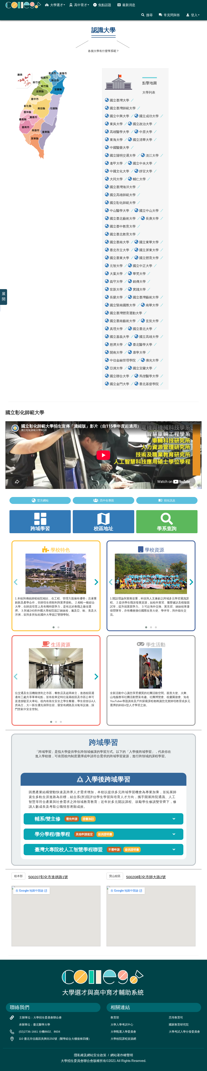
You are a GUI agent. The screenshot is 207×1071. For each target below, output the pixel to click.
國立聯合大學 (119, 376)
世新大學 (116, 289)
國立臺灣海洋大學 (123, 187)
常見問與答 (172, 15)
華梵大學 (139, 273)
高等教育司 (176, 1017)
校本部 (18, 876)
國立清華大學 (142, 139)
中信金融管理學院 (123, 360)
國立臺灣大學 (119, 100)
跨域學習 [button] (40, 528)
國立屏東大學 (149, 250)
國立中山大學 (149, 210)
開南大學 (116, 352)
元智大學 (116, 265)
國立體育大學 (149, 258)
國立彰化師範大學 (123, 202)
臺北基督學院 (149, 384)
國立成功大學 (149, 116)
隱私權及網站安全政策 (90, 1055)
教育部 (115, 1017)
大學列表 (148, 92)
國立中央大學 (142, 163)
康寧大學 (139, 352)
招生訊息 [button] (169, 500)
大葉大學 (116, 273)
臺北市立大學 (119, 250)
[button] (53, 627)
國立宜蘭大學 (142, 368)
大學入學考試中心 (122, 1024)
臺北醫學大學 (142, 344)
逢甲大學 (116, 163)
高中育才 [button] (80, 5)
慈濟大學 (116, 344)
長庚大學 (152, 218)
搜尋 (149, 15)
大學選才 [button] (56, 5)
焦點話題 (104, 5)
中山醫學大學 (119, 210)
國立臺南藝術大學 (123, 321)
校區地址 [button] (103, 528)
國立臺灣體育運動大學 (126, 313)
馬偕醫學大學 (149, 376)
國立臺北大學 (142, 329)
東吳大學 (116, 124)
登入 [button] (194, 15)
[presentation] (15, 582)
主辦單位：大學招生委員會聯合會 (40, 1017)
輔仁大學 (139, 179)
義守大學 (116, 281)
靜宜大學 (145, 171)
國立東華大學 (149, 242)
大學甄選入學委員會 (123, 1031)
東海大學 (116, 139)
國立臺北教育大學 (123, 234)
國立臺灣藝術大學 (146, 297)
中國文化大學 (119, 171)
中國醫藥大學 (119, 147)
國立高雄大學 (149, 336)
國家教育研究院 (179, 1024)
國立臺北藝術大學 (123, 218)
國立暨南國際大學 (123, 305)
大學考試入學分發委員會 (184, 1031)
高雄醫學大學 (119, 132)
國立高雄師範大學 (123, 195)
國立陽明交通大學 (123, 155)
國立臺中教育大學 (123, 226)
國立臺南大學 (119, 242)
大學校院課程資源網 (123, 1038)
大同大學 (116, 179)
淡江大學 (152, 155)
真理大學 (116, 329)
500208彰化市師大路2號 (146, 877)
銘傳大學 (139, 281)
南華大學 (152, 305)
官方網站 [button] (43, 500)
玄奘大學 (152, 321)
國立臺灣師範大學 (123, 108)
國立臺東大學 (119, 258)
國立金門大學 (119, 384)
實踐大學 (139, 289)
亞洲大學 (116, 368)
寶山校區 (114, 876)
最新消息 (128, 5)
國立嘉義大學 (119, 336)
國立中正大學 (142, 265)
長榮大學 (116, 297)
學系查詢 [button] (166, 528)
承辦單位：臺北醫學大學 (34, 1024)
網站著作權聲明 (121, 1055)
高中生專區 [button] (107, 500)
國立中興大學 (119, 116)
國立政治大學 (142, 124)
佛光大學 (152, 360)
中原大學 (145, 132)
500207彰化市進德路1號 (48, 877)
